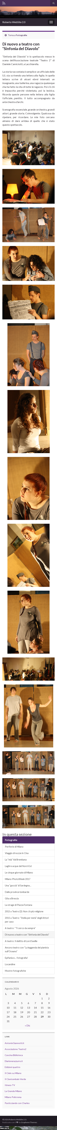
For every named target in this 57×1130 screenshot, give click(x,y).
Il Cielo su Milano (13, 1073)
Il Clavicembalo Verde (15, 1079)
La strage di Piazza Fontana (18, 905)
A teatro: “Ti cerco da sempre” (20, 928)
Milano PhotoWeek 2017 (17, 879)
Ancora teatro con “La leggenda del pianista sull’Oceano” (27, 949)
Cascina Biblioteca (14, 1055)
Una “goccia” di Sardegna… (18, 885)
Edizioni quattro (12, 1067)
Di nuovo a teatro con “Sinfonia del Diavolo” (27, 934)
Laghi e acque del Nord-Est (18, 866)
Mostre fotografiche (15, 970)
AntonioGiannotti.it (14, 1043)
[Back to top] (50, 1123)
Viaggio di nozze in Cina (16, 853)
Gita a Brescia (12, 898)
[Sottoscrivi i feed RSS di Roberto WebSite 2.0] (3, 2)
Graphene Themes (29, 1122)
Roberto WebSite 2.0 (13, 22)
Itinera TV (10, 1085)
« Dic (27, 1025)
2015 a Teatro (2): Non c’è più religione (24, 911)
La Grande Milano (13, 1091)
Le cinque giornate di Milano (19, 872)
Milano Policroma (13, 1097)
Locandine (10, 964)
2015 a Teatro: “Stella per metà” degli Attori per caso (27, 920)
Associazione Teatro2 (15, 1049)
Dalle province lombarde (17, 892)
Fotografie (21, 35)
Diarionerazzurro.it (14, 1061)
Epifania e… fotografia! (16, 957)
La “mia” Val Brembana (16, 859)
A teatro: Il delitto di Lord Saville (21, 941)
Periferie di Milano (14, 846)
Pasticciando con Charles (17, 1103)
